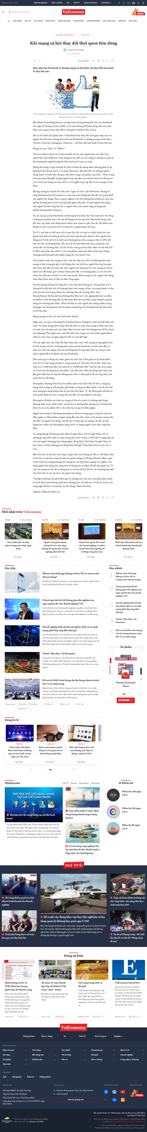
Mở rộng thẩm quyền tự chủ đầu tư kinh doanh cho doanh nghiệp (18, 901)
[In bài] (35, 61)
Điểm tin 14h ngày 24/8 (131, 793)
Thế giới (122, 21)
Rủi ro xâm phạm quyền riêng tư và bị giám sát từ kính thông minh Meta (51, 750)
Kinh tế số (50, 21)
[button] (50, 769)
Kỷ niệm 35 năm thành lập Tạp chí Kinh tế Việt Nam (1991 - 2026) (53, 986)
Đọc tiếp (10, 568)
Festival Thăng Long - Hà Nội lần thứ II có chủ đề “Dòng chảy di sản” (127, 938)
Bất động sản (109, 21)
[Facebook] (119, 3)
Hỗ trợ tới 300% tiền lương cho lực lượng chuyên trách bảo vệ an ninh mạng (70, 682)
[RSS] (122, 1099)
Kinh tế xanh (64, 21)
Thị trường (78, 21)
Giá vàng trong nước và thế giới (90, 985)
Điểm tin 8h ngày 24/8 (131, 827)
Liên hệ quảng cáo (76, 1100)
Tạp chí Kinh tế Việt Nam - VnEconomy (128, 1122)
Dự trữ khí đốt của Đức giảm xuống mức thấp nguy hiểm (18, 545)
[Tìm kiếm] (9, 12)
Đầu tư (28, 21)
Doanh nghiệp (93, 21)
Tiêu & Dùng (57, 3)
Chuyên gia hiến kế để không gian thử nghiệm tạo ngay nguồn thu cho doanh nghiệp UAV (68, 602)
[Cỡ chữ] (39, 61)
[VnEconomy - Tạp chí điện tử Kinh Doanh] (73, 1027)
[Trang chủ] (8, 21)
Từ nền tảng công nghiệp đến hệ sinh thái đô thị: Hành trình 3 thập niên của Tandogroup (82, 849)
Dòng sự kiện (73, 956)
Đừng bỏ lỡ (12, 720)
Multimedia (12, 783)
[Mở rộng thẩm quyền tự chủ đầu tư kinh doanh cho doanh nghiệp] (19, 884)
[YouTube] (133, 3)
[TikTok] (138, 3)
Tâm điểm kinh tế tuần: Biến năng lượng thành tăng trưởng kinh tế (82, 814)
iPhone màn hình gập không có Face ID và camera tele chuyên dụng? (70, 575)
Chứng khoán (40, 3)
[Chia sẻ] (112, 61)
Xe (68, 3)
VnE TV (76, 3)
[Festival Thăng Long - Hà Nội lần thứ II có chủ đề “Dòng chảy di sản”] (127, 920)
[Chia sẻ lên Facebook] (94, 61)
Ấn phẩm (126, 647)
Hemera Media (41, 1119)
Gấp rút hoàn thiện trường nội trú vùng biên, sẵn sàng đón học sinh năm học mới (127, 901)
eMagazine (95, 783)
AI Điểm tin (125, 783)
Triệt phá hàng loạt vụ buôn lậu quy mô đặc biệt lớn (18, 936)
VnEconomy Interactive (127, 983)
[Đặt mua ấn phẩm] (138, 11)
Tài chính (38, 21)
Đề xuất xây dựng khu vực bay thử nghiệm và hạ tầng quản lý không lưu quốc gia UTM (72, 919)
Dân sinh (133, 21)
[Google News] (143, 3)
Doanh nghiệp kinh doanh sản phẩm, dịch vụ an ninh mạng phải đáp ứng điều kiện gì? (70, 629)
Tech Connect (90, 3)
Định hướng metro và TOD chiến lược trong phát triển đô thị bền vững (18, 986)
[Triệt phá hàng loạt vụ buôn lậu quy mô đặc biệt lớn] (19, 920)
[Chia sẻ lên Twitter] (98, 61)
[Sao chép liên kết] (108, 61)
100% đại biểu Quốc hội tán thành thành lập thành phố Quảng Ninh (128, 545)
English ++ (106, 3)
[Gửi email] (103, 61)
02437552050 (62, 1094)
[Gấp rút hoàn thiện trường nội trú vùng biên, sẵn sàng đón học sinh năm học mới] (127, 884)
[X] (124, 3)
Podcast (74, 783)
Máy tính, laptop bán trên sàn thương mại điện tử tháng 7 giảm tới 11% (81, 750)
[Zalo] (128, 3)
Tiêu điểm (17, 21)
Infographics (84, 783)
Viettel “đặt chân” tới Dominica (58, 654)
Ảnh (5, 1077)
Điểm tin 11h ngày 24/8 (131, 810)
